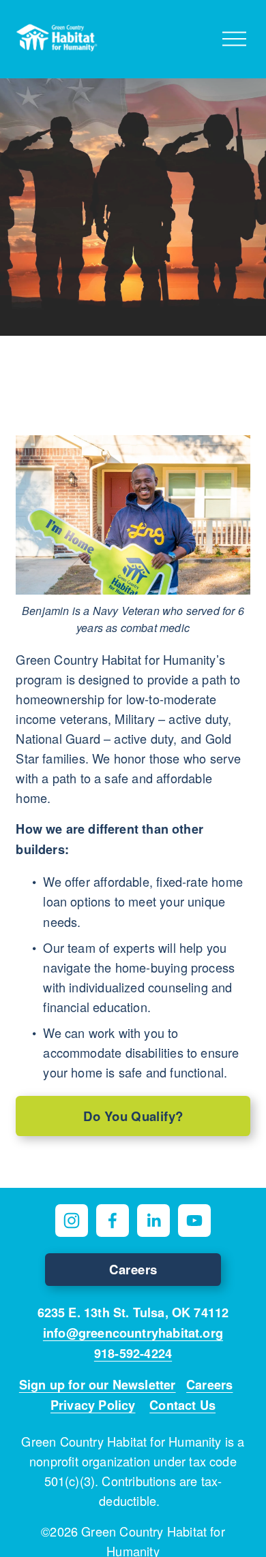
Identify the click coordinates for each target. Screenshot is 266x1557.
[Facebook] (112, 1220)
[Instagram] (71, 1220)
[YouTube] (194, 1220)
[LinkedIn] (153, 1220)
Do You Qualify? (133, 1116)
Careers (133, 1269)
